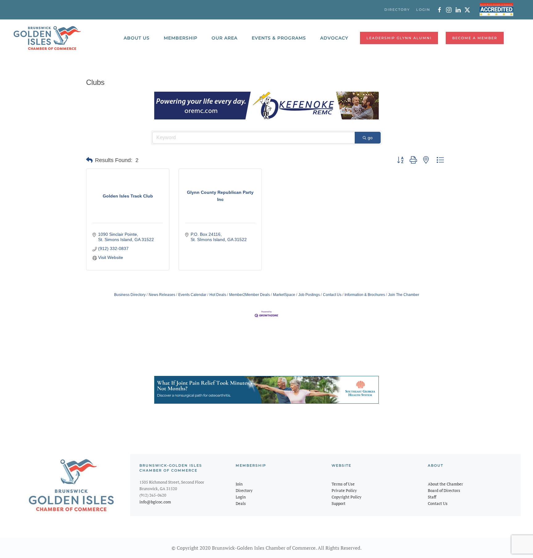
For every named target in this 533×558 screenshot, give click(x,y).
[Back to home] (47, 38)
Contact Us (332, 295)
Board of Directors (444, 490)
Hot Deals (217, 295)
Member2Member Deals (249, 295)
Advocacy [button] (334, 38)
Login (241, 497)
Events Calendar (192, 295)
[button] (89, 160)
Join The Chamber (403, 295)
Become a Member (474, 38)
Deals (241, 503)
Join (239, 484)
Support (338, 503)
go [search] (370, 137)
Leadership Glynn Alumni (399, 38)
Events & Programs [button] (279, 38)
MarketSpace (284, 295)
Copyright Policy (347, 497)
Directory (244, 490)
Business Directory (130, 295)
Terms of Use (343, 484)
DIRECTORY (397, 9)
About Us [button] (137, 38)
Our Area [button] (225, 38)
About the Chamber (445, 484)
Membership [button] (180, 38)
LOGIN (423, 9)
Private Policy (344, 490)
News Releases (162, 295)
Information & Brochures (365, 295)
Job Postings (309, 295)
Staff (432, 497)
